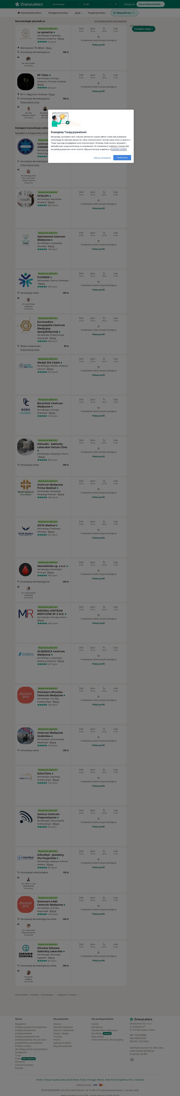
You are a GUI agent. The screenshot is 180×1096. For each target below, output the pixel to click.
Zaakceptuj (122, 157)
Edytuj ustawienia (102, 158)
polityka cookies (119, 149)
